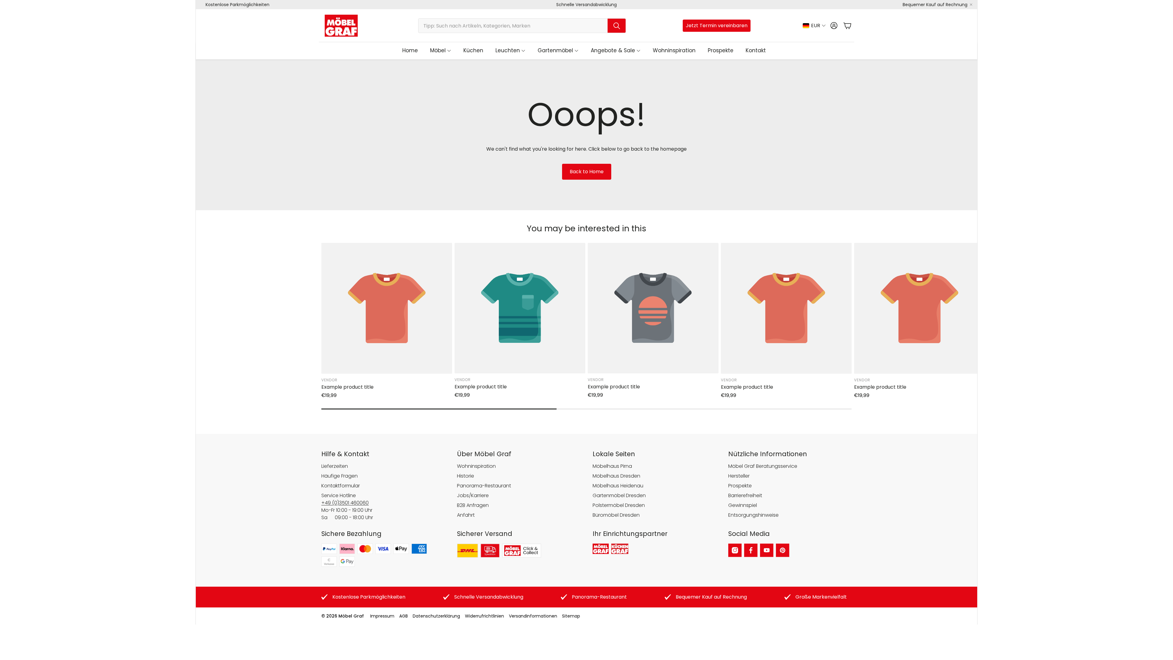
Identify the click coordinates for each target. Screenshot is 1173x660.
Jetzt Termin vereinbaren (716, 25)
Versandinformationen (533, 616)
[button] (522, 26)
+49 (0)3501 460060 (345, 502)
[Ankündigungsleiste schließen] (971, 4)
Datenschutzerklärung (436, 616)
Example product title (347, 387)
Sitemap (571, 616)
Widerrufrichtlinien (484, 616)
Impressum (382, 616)
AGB (403, 616)
